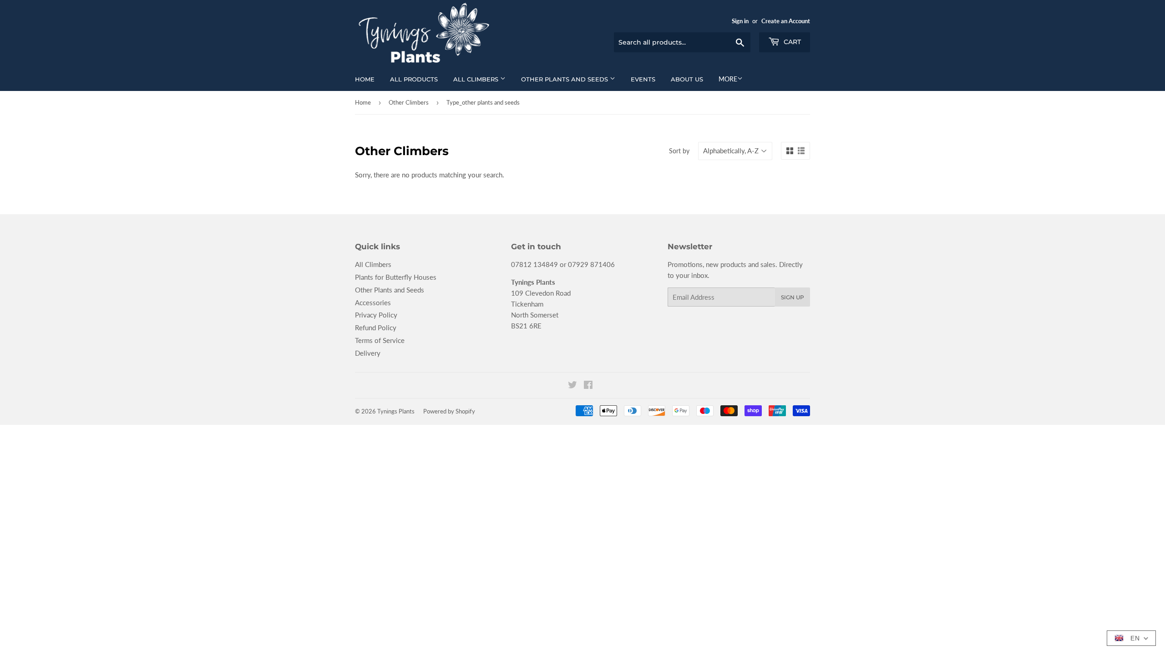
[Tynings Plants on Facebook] (588, 386)
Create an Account (785, 21)
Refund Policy (375, 327)
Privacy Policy (376, 315)
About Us (687, 79)
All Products (414, 79)
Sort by (679, 151)
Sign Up (792, 297)
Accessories (373, 302)
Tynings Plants (396, 411)
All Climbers (476, 79)
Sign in (740, 21)
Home (365, 79)
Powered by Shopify (449, 411)
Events (643, 79)
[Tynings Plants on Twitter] (572, 386)
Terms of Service (380, 340)
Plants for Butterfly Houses (395, 277)
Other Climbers (409, 102)
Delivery (367, 353)
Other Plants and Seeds (565, 79)
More (728, 79)
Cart (791, 42)
